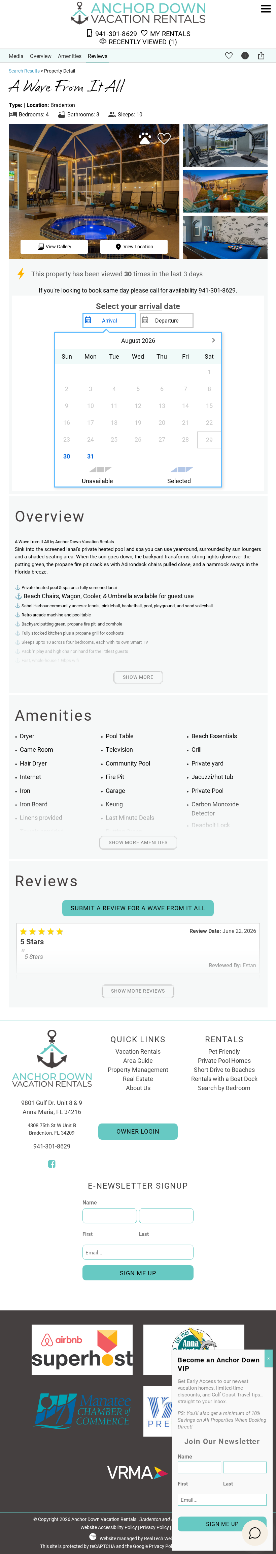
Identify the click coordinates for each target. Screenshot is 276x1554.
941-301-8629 (51, 1146)
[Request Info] (245, 55)
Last (144, 1233)
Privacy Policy (154, 1527)
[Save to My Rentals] (229, 55)
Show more (138, 677)
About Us (138, 1088)
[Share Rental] (262, 55)
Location (138, 246)
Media (16, 55)
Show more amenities (138, 842)
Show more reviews (138, 991)
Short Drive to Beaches (224, 1069)
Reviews (97, 55)
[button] (266, 27)
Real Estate (138, 1079)
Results (24, 70)
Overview (40, 55)
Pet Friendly (224, 1051)
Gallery (58, 246)
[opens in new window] (52, 1165)
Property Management (138, 1069)
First (87, 1233)
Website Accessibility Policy (108, 1527)
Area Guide (138, 1060)
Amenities (69, 55)
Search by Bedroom (224, 1088)
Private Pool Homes (224, 1060)
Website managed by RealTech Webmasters (145, 1538)
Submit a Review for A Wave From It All (138, 908)
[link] (162, 142)
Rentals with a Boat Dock (224, 1079)
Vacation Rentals (138, 1051)
